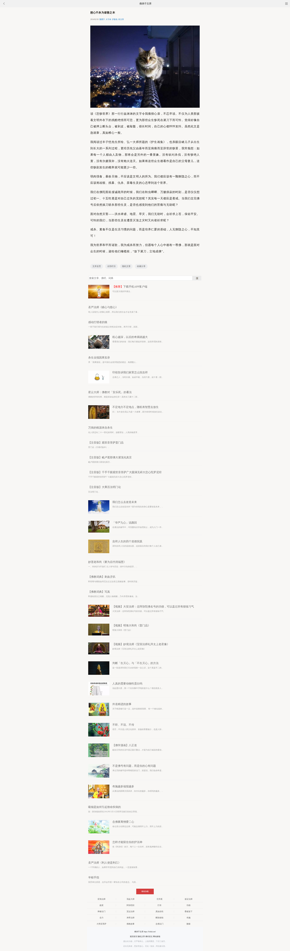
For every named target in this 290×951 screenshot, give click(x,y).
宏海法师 (101, 899)
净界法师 (130, 918)
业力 (101, 918)
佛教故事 (130, 924)
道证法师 (188, 899)
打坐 (159, 905)
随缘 (188, 924)
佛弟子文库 (145, 3)
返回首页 (133, 936)
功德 (188, 905)
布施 (188, 918)
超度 (101, 905)
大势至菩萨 (101, 924)
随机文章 (126, 266)
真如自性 (159, 911)
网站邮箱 (156, 936)
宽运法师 (130, 911)
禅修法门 (101, 911)
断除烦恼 (159, 918)
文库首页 (96, 266)
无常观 (159, 899)
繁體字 (102, 19)
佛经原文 (149, 936)
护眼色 (115, 19)
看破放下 (188, 911)
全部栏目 (111, 266)
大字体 (108, 19)
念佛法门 (159, 924)
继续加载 (145, 891)
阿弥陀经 (130, 905)
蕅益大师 (130, 899)
